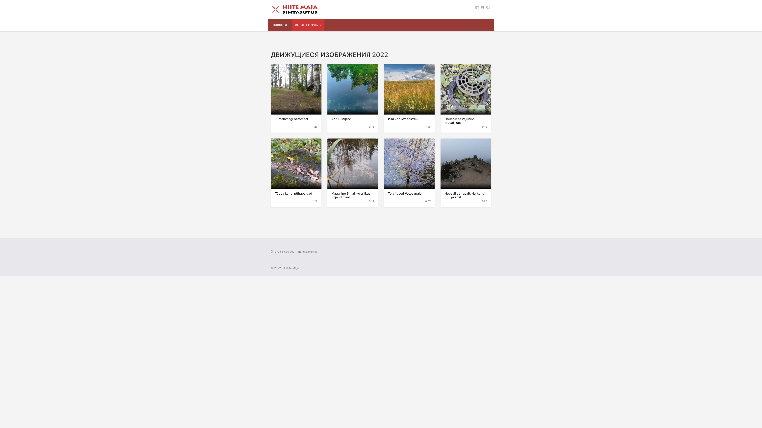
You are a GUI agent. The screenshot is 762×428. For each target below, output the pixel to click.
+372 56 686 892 (283, 251)
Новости (280, 25)
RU (488, 7)
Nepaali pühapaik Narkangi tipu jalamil (464, 195)
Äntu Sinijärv (341, 119)
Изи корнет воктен (403, 119)
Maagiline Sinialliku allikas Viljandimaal (350, 195)
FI (482, 7)
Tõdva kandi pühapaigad (293, 193)
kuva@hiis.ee (309, 251)
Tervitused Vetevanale (404, 193)
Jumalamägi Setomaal (291, 119)
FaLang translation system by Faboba (285, 216)
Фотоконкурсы (306, 25)
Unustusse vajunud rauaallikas (459, 121)
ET (477, 7)
